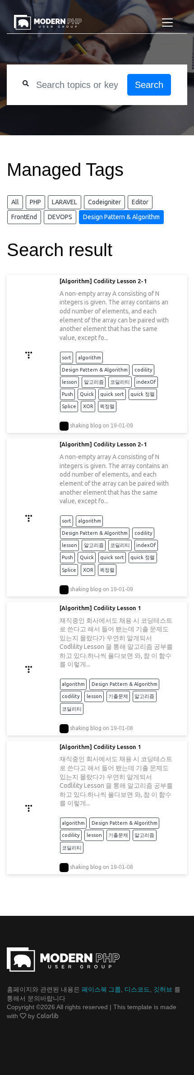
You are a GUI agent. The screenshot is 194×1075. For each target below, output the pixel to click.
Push (67, 394)
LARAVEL (64, 202)
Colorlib (48, 1016)
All (15, 202)
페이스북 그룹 (101, 989)
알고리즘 (94, 382)
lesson (69, 382)
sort (66, 357)
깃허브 (162, 989)
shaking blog (86, 425)
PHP (35, 202)
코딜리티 (120, 382)
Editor (140, 202)
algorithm (89, 357)
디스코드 (137, 989)
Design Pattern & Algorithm (121, 217)
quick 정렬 (142, 394)
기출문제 (118, 696)
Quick (87, 394)
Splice (69, 406)
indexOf (146, 382)
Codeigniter (104, 202)
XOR (88, 406)
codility (143, 369)
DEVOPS (60, 217)
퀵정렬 (107, 406)
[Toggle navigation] (167, 23)
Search (149, 85)
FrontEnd (24, 217)
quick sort (112, 394)
